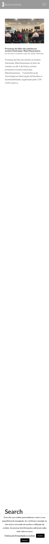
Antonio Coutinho (15, 53)
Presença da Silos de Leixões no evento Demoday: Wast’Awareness (22, 49)
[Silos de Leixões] (11, 6)
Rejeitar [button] (25, 540)
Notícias (40, 53)
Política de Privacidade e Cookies (20, 535)
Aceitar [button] (40, 536)
